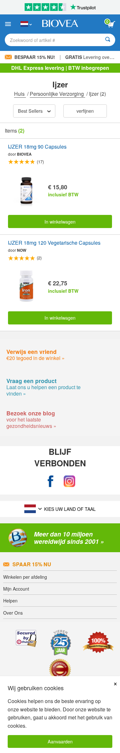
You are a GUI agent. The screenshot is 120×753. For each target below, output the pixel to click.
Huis (20, 93)
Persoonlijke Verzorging (57, 93)
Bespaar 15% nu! (34, 57)
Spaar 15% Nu (31, 564)
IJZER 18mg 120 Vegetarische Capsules (54, 243)
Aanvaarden (60, 741)
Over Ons (13, 613)
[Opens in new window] (50, 481)
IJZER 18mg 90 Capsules (37, 146)
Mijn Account (16, 588)
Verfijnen (85, 110)
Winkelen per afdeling (25, 577)
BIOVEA (24, 154)
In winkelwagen (60, 221)
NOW (21, 250)
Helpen (10, 600)
